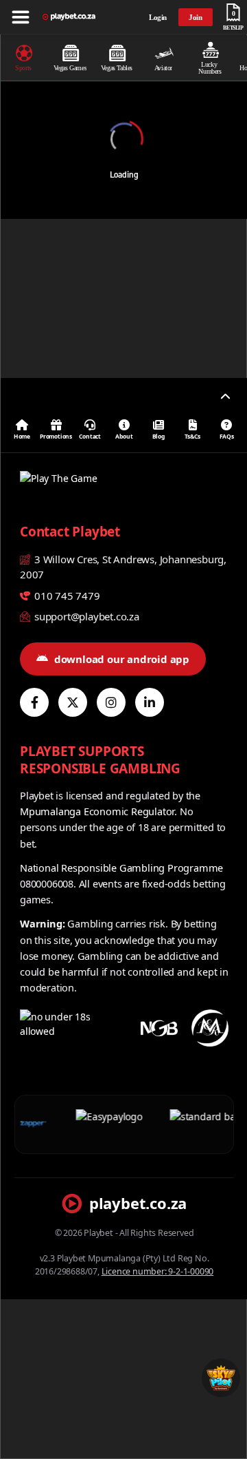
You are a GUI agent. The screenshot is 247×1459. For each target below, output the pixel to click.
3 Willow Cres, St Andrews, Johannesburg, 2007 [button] (123, 567)
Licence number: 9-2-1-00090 (158, 1271)
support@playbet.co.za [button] (85, 616)
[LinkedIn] (149, 702)
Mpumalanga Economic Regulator (97, 811)
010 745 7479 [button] (65, 595)
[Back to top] (225, 397)
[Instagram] (111, 702)
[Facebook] (34, 702)
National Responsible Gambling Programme (121, 867)
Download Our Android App (121, 659)
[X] (72, 702)
